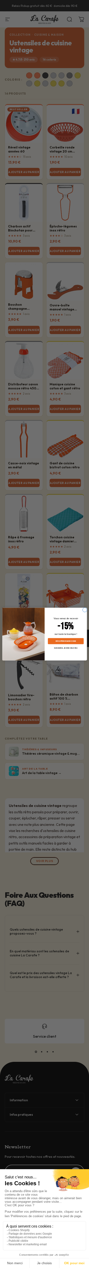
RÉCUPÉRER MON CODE (66, 641)
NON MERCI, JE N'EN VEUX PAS (65, 648)
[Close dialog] (85, 610)
